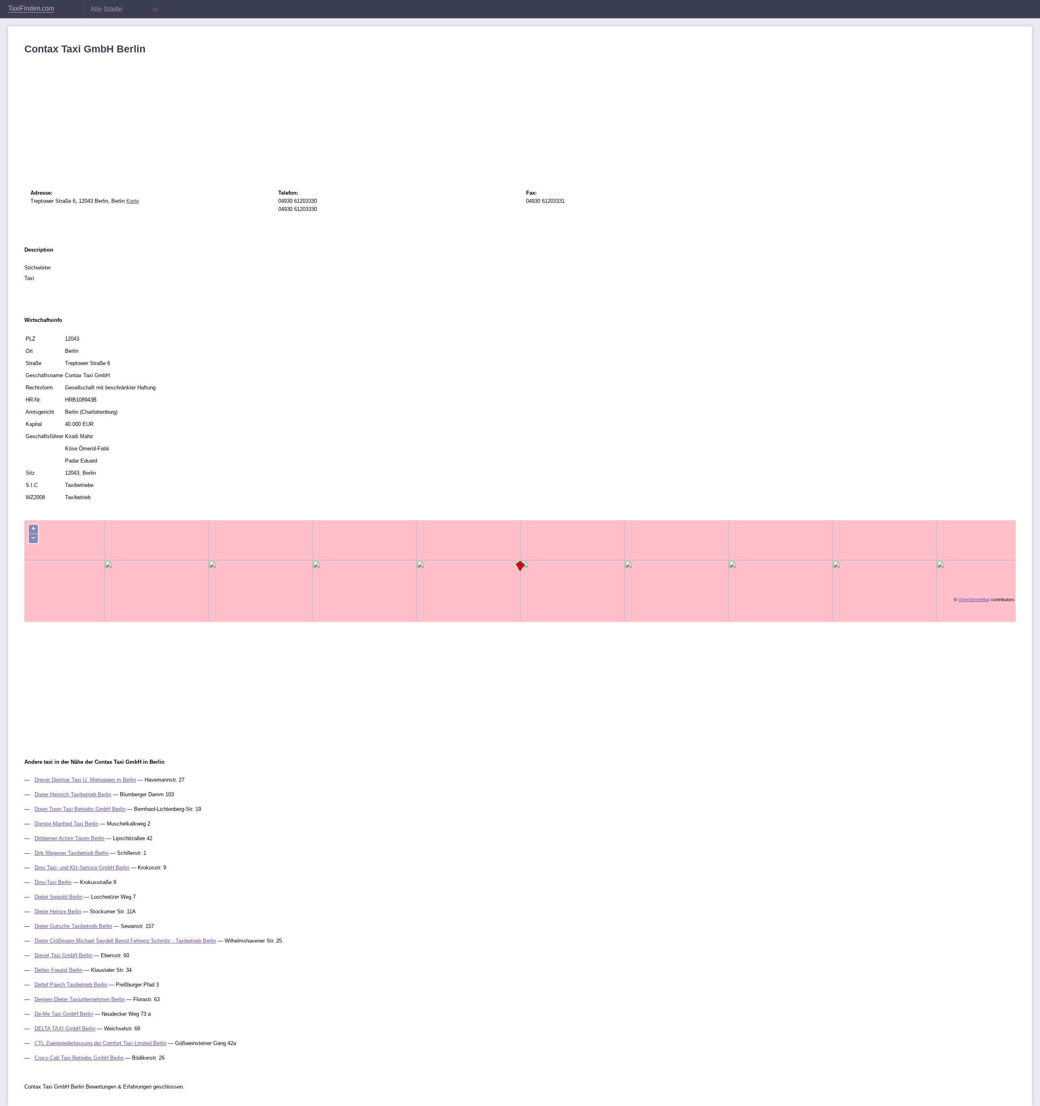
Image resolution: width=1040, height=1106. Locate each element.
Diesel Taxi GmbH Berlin (63, 955)
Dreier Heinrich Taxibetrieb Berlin (73, 794)
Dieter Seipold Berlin (58, 897)
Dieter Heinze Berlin (58, 911)
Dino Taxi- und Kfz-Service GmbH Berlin (82, 868)
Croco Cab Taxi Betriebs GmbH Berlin (79, 1058)
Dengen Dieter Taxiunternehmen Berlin (80, 999)
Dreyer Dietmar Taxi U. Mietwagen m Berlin (85, 780)
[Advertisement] (268, 116)
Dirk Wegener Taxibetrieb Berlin (71, 853)
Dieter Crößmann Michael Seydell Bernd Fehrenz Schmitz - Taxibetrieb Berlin (125, 941)
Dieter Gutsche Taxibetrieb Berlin (73, 926)
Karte (132, 201)
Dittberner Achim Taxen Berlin (69, 838)
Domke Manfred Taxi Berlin (66, 824)
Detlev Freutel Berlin (58, 970)
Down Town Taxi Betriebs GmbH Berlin (80, 809)
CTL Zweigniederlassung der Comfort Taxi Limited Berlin (101, 1043)
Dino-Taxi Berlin (53, 882)
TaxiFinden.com (31, 8)
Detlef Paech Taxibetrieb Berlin (71, 985)
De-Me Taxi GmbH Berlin (64, 1014)
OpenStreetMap (974, 599)
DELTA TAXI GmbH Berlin (65, 1029)
